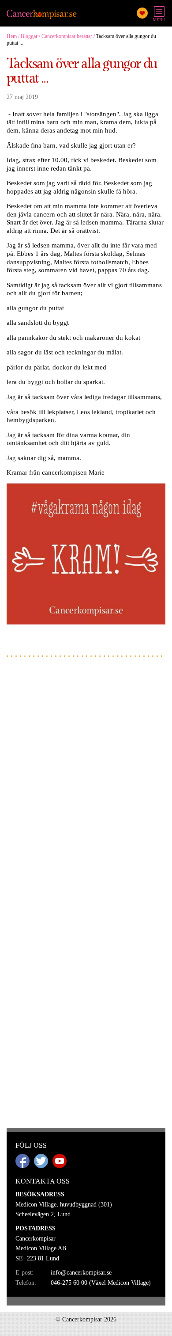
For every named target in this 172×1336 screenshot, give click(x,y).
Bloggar (29, 36)
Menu (159, 20)
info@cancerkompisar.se (81, 1272)
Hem (12, 36)
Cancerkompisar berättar (66, 36)
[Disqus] (86, 776)
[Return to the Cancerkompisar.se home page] (42, 15)
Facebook (22, 1161)
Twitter (41, 1161)
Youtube (59, 1161)
